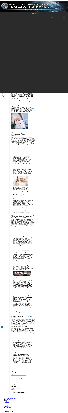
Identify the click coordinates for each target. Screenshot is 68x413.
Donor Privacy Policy (8, 407)
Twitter (3, 96)
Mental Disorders (22, 16)
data (17, 262)
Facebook (3, 95)
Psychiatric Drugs (6, 16)
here (30, 378)
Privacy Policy (7, 406)
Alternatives (40, 16)
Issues (36, 13)
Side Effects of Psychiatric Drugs (10, 398)
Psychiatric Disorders (8, 399)
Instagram (3, 94)
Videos (57, 16)
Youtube (3, 93)
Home (6, 397)
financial (30, 306)
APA (23, 156)
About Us (52, 16)
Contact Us (65, 16)
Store (61, 16)
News (33, 13)
